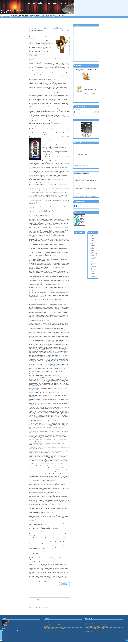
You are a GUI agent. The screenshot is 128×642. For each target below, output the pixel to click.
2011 (91, 242)
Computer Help (52, 16)
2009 (91, 245)
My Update (46, 626)
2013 (91, 238)
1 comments (66, 30)
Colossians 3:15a (51, 551)
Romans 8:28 (46, 215)
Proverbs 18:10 (65, 136)
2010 (91, 243)
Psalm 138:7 (56, 375)
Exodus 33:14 (32, 38)
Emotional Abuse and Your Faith (52, 640)
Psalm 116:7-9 (49, 361)
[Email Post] (32, 31)
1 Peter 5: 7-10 (45, 268)
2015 (91, 235)
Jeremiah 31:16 (32, 432)
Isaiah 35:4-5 (58, 408)
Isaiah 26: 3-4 (52, 154)
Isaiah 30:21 (41, 404)
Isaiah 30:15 (52, 158)
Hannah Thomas (77, 204)
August (93, 266)
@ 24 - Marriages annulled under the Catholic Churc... (96, 626)
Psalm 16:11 (42, 296)
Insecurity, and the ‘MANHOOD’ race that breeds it (54, 628)
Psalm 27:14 (65, 301)
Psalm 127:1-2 (60, 123)
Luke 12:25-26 (59, 471)
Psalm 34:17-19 (56, 309)
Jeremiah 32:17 (52, 190)
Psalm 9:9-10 (34, 55)
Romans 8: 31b (51, 224)
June (92, 269)
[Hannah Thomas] (75, 206)
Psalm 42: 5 (58, 84)
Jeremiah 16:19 (61, 182)
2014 (91, 237)
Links (7, 16)
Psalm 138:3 (62, 126)
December (93, 253)
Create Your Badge (84, 204)
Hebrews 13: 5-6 (56, 255)
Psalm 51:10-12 (51, 325)
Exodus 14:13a (52, 278)
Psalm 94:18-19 (54, 356)
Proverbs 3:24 (32, 396)
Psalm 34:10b (52, 79)
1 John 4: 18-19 (32, 274)
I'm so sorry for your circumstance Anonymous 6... (96, 621)
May (92, 271)
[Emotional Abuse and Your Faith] (86, 132)
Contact (21, 16)
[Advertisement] (64, 21)
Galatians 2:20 (66, 535)
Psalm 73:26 (32, 337)
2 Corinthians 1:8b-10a (56, 504)
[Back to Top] (126, 640)
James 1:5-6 (49, 260)
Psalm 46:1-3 (57, 90)
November (93, 255)
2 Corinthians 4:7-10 (48, 512)
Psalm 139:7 (32, 385)
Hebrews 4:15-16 (41, 565)
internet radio (80, 165)
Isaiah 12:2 (49, 148)
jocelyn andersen (87, 165)
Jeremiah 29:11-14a (33, 428)
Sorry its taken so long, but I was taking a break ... (96, 624)
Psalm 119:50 (61, 371)
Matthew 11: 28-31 (55, 198)
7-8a (31, 118)
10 (56, 480)
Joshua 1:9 (39, 282)
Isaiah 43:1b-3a (59, 179)
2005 (91, 252)
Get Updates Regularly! (90, 88)
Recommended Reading (30, 16)
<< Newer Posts (32, 599)
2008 (91, 247)
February (93, 276)
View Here (87, 633)
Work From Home (42, 16)
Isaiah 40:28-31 (39, 417)
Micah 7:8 (40, 448)
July (92, 268)
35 (55, 224)
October (93, 263)
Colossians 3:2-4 (49, 548)
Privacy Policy (61, 16)
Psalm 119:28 (62, 368)
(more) (76, 183)
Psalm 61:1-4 (37, 96)
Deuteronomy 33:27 (41, 48)
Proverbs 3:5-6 (56, 134)
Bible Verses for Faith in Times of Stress (46, 28)
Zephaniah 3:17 (58, 452)
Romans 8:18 (41, 489)
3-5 (31, 70)
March (92, 275)
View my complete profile (13, 623)
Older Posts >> (65, 599)
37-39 (58, 224)
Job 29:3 (48, 290)
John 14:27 (52, 211)
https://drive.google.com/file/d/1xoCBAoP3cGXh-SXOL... (97, 622)
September (93, 264)
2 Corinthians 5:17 (45, 524)
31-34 (63, 463)
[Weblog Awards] (9, 631)
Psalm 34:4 (64, 76)
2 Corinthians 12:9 (65, 227)
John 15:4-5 (52, 480)
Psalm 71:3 (59, 329)
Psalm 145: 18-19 (57, 130)
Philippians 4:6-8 (32, 236)
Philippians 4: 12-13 (37, 242)
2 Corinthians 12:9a (65, 531)
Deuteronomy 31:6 (42, 44)
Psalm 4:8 (66, 292)
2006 (91, 250)
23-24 (38, 385)
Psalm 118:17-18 (53, 365)
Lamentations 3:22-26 (61, 439)
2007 (91, 248)
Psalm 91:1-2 (59, 352)
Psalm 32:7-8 (37, 74)
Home (2, 16)
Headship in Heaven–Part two (50, 622)
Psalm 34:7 (65, 304)
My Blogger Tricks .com (77, 640)
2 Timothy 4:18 (51, 559)
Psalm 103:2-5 (36, 112)
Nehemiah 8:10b (55, 284)
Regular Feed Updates (80, 70)
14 (56, 278)
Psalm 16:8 (31, 59)
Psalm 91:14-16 (57, 106)
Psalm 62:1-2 (54, 100)
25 (60, 463)
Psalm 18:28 (62, 299)
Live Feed (85, 173)
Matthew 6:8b (57, 463)
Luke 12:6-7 (36, 203)
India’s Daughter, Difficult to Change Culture (53, 621)
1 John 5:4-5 (39, 579)
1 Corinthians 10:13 (48, 497)
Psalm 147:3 (56, 392)
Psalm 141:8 (34, 389)
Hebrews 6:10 (51, 569)
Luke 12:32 (31, 207)
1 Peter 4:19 (41, 573)
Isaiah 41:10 (57, 172)
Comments (78, 173)
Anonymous (83, 177)
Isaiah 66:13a (55, 420)
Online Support (13, 16)
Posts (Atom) (38, 603)
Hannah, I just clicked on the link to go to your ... (95, 628)
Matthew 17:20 (59, 467)
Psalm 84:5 (58, 341)
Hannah (10, 621)
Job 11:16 (67, 287)
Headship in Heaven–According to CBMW (52, 624)
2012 (91, 240)
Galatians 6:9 (37, 539)
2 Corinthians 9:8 (54, 528)
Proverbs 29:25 (53, 142)
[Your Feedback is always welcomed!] (1, 636)
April (92, 273)
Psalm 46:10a (46, 320)
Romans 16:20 (57, 492)
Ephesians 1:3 (50, 543)
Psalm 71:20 (53, 333)
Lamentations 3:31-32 (37, 444)
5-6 (63, 352)
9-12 (65, 352)
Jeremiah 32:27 (62, 192)
